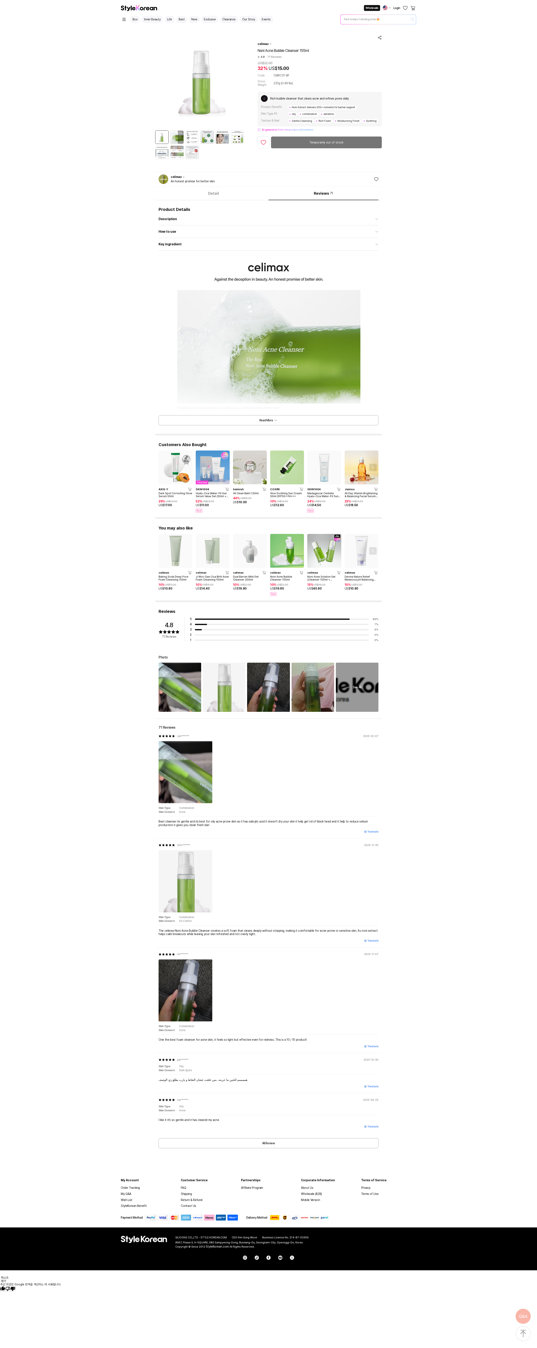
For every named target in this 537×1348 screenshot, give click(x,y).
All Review (268, 1143)
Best (182, 19)
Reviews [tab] (323, 193)
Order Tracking (130, 1187)
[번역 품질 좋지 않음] (10, 1289)
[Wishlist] (405, 8)
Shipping (186, 1194)
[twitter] (292, 1257)
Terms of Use (370, 1194)
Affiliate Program (252, 1187)
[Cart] (413, 8)
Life (169, 19)
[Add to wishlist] (263, 142)
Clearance (229, 19)
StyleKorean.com (217, 1246)
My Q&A (126, 1194)
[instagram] (245, 1257)
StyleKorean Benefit (134, 1205)
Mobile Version (310, 1200)
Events (266, 19)
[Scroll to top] (523, 1334)
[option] (162, 137)
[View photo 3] (268, 687)
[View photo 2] (224, 687)
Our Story (248, 19)
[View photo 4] (313, 687)
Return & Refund (191, 1200)
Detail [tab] (213, 193)
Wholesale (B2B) (311, 1194)
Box (135, 19)
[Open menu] (124, 19)
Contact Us (188, 1205)
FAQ (183, 1187)
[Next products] (373, 467)
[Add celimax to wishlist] (376, 179)
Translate (372, 831)
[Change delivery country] (387, 7)
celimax (263, 44)
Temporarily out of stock (326, 142)
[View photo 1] (180, 687)
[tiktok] (257, 1257)
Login (397, 8)
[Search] (412, 19)
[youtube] (280, 1257)
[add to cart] (190, 489)
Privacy (366, 1187)
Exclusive (210, 19)
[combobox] (375, 19)
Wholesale (372, 8)
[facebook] (268, 1257)
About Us (307, 1187)
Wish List (126, 1200)
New (194, 19)
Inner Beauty (152, 19)
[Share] (380, 37)
